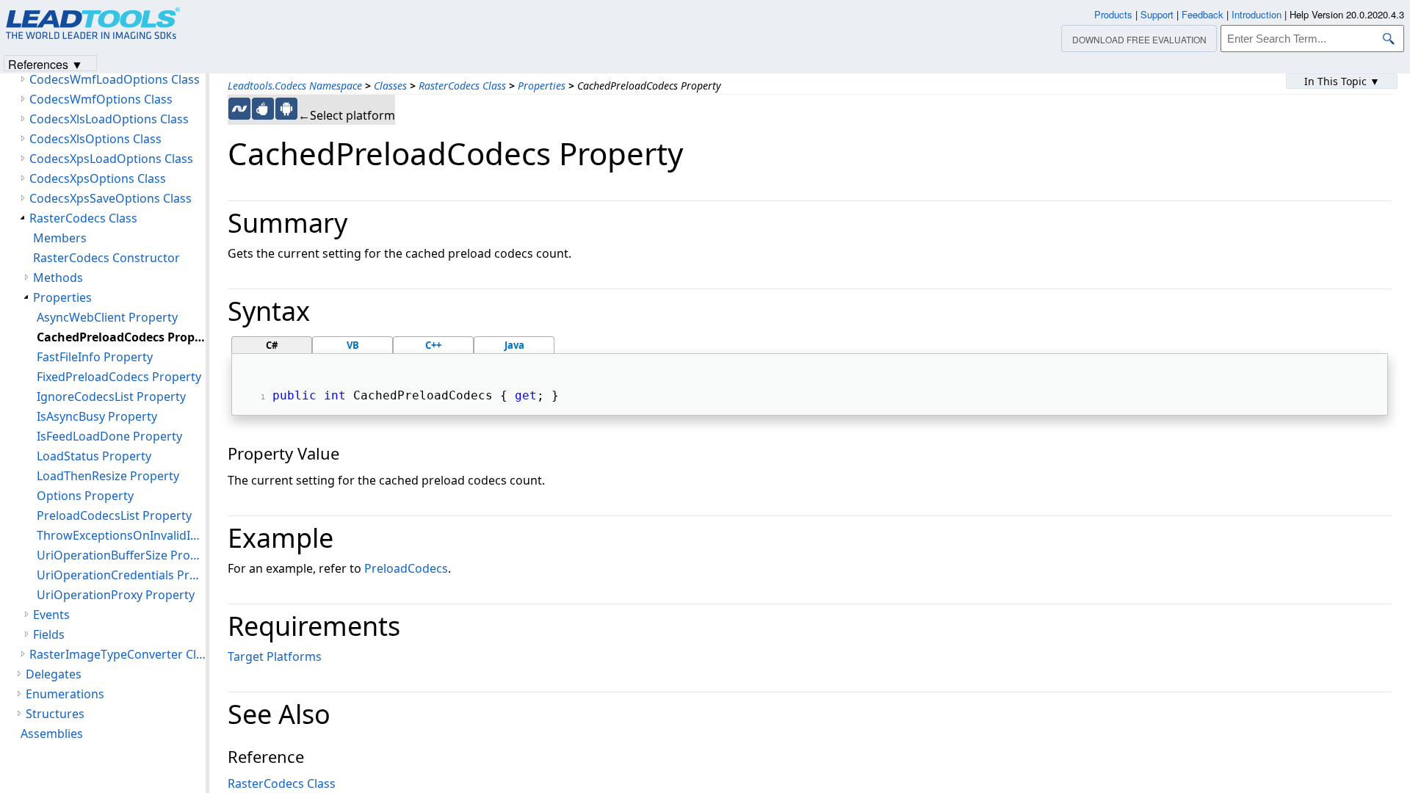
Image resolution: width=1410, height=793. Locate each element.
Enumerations (65, 694)
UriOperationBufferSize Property (121, 555)
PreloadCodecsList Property (114, 515)
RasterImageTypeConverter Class (117, 654)
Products (1113, 14)
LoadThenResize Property (108, 476)
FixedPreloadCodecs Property (119, 377)
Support (1157, 14)
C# (272, 345)
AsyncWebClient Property (107, 317)
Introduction (1256, 14)
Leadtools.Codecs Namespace (295, 86)
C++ (433, 345)
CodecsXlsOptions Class (95, 139)
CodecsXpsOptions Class (97, 178)
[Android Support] (286, 109)
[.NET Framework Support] (239, 109)
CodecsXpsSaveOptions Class (110, 198)
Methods (58, 277)
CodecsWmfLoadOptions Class (114, 79)
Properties (541, 86)
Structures (55, 714)
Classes (390, 86)
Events (51, 614)
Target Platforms (275, 656)
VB (353, 345)
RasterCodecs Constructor (106, 258)
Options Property (85, 496)
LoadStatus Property (94, 456)
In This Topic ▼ (1342, 81)
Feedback (1202, 14)
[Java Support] (263, 109)
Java (514, 345)
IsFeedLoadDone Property (109, 436)
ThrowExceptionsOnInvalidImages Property (121, 535)
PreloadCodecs (406, 568)
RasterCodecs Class (462, 86)
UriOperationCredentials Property (121, 575)
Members (60, 238)
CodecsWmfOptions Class (101, 99)
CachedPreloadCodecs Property (121, 337)
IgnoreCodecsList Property (111, 396)
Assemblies (52, 733)
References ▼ (45, 63)
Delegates (54, 674)
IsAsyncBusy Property (97, 416)
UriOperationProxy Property (116, 595)
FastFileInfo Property (95, 357)
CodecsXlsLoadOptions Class (109, 119)
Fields (49, 634)
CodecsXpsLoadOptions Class (111, 159)
